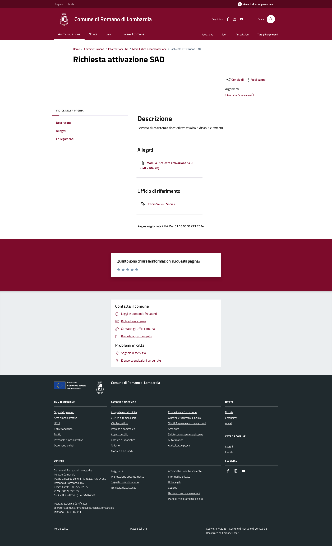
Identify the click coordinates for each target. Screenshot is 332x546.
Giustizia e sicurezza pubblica (184, 418)
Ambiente (173, 429)
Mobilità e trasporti (122, 451)
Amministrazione (94, 49)
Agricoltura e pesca (179, 445)
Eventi (229, 452)
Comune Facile (230, 533)
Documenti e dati (63, 445)
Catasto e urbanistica (123, 440)
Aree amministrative (65, 418)
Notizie (229, 412)
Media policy (61, 528)
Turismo (115, 445)
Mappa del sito (138, 528)
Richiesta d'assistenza (123, 488)
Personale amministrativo (68, 440)
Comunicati (231, 418)
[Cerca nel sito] (271, 19)
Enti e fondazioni (63, 429)
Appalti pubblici (119, 434)
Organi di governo (64, 412)
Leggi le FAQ (118, 471)
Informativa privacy (179, 476)
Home (76, 49)
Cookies (172, 488)
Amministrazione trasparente (185, 471)
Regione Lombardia (64, 4)
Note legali (174, 482)
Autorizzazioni (176, 440)
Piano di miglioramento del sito (185, 499)
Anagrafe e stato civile (124, 412)
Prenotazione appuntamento (127, 476)
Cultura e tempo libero (123, 418)
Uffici (57, 423)
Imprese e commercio (123, 429)
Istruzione (207, 34)
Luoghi (229, 446)
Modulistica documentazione (149, 49)
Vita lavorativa (119, 423)
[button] (255, 4)
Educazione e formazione (182, 412)
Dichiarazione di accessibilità (184, 493)
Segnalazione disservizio (125, 482)
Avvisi (228, 423)
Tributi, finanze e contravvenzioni (187, 423)
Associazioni (242, 34)
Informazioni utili (118, 49)
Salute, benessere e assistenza (185, 434)
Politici (57, 434)
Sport (224, 34)
